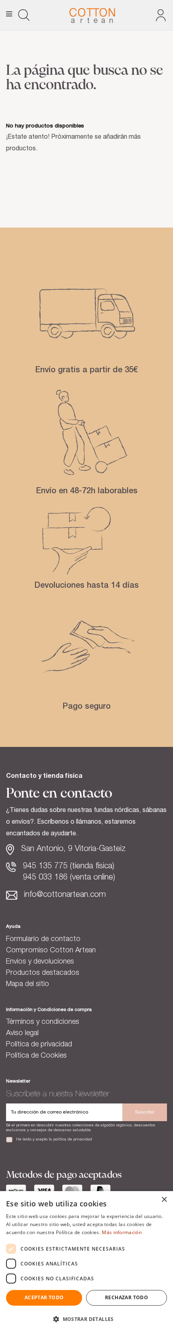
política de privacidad (72, 1140)
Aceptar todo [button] (44, 1297)
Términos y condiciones (42, 1022)
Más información (122, 1232)
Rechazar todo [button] (126, 1297)
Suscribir (144, 1112)
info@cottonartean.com (65, 895)
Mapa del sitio (27, 984)
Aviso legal (22, 1033)
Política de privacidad (39, 1044)
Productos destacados (42, 973)
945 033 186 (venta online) (69, 878)
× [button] (164, 1200)
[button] (86, 1319)
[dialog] (86, 1262)
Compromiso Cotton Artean (51, 950)
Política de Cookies (36, 1056)
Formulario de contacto (43, 939)
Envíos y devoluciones (40, 962)
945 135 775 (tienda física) (68, 867)
